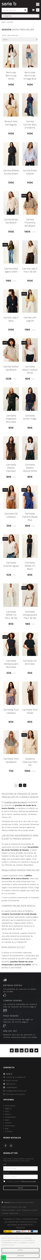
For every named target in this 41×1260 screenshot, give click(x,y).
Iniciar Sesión (10, 1106)
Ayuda (18, 1210)
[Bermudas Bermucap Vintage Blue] (30, 56)
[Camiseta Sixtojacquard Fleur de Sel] (30, 595)
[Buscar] (25, 10)
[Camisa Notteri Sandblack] (11, 350)
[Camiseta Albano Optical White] (30, 350)
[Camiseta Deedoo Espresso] (11, 448)
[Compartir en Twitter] (36, 1050)
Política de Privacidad (9, 1207)
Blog (6, 1129)
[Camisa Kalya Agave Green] (11, 252)
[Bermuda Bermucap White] (11, 56)
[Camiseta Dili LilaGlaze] (11, 497)
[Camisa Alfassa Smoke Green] (11, 154)
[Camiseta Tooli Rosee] (30, 693)
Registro (8, 1109)
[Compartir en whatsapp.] (17, 1050)
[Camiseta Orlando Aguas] (11, 546)
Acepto (20, 1250)
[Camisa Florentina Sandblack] (30, 203)
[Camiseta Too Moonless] (30, 644)
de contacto (15, 1094)
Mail (4, 1164)
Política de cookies (8, 1210)
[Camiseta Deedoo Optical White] (30, 448)
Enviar (20, 1188)
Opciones (20, 1255)
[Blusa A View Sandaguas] (11, 105)
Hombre (8, 1123)
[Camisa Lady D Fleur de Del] (30, 252)
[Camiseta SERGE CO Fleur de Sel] (11, 595)
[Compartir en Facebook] (31, 1050)
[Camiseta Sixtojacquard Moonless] (11, 644)
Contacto (8, 1132)
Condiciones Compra (29, 1210)
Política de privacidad (28, 1181)
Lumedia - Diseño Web (10, 1213)
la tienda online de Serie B (15, 802)
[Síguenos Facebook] (6, 1146)
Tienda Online (10, 1117)
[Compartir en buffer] (26, 1050)
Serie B (7, 1114)
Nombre (6, 1173)
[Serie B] (9, 4)
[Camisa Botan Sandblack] (11, 203)
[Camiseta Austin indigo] (30, 399)
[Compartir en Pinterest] (12, 1050)
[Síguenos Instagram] (11, 1146)
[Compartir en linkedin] (22, 1050)
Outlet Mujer (10, 1126)
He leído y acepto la (21, 1181)
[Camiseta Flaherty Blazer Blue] (30, 497)
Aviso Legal (22, 1207)
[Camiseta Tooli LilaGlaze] (11, 693)
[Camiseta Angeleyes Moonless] (11, 399)
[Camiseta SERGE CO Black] (30, 546)
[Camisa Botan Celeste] (30, 154)
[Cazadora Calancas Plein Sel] (30, 742)
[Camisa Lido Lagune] (30, 301)
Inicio (7, 1111)
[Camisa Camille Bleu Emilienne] (30, 105)
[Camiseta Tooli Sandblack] (11, 742)
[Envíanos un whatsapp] (3, 1257)
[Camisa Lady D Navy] (11, 301)
